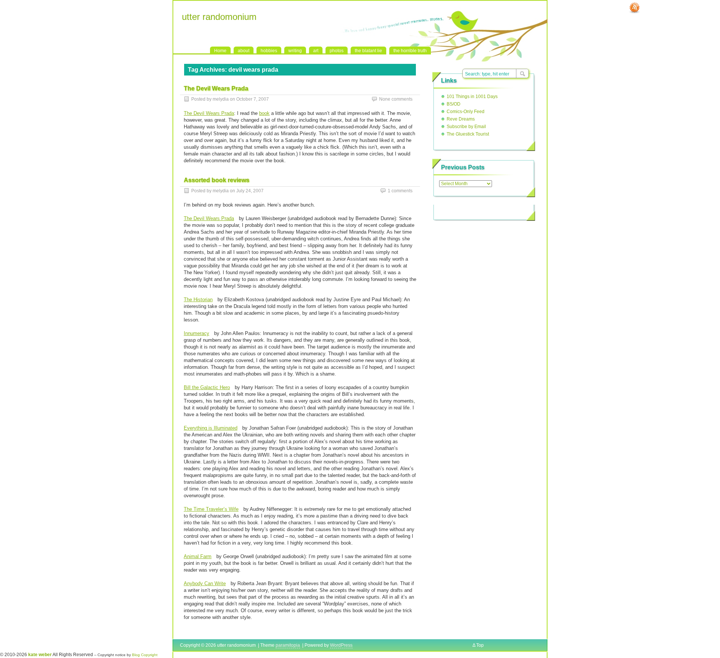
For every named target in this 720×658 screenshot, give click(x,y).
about (243, 50)
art (315, 50)
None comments (395, 99)
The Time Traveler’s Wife (211, 509)
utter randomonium (219, 17)
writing (295, 50)
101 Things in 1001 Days (472, 96)
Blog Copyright (145, 655)
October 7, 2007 (252, 99)
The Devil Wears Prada (216, 88)
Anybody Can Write (205, 583)
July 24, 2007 (250, 190)
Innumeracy (196, 333)
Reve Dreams (461, 119)
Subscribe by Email (466, 126)
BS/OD (453, 104)
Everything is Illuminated (210, 428)
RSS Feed (634, 8)
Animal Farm (198, 556)
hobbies (269, 50)
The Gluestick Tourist (468, 134)
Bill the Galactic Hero (207, 387)
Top (480, 645)
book (264, 113)
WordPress (341, 645)
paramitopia (288, 645)
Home (220, 50)
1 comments (400, 190)
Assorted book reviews (216, 180)
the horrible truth (410, 50)
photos (337, 50)
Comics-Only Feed (465, 111)
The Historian (198, 299)
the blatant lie (368, 50)
